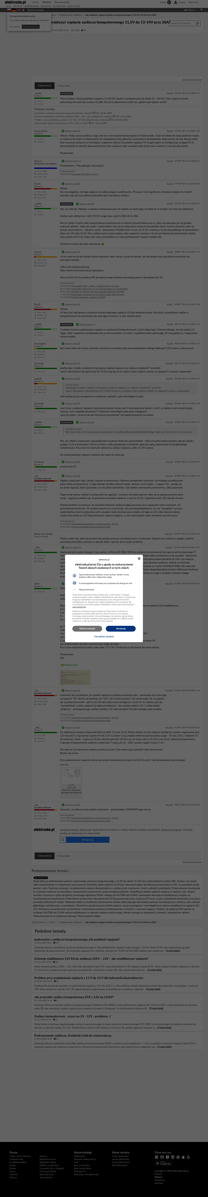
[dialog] (104, 598)
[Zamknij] (139, 558)
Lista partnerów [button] (79, 607)
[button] (104, 590)
